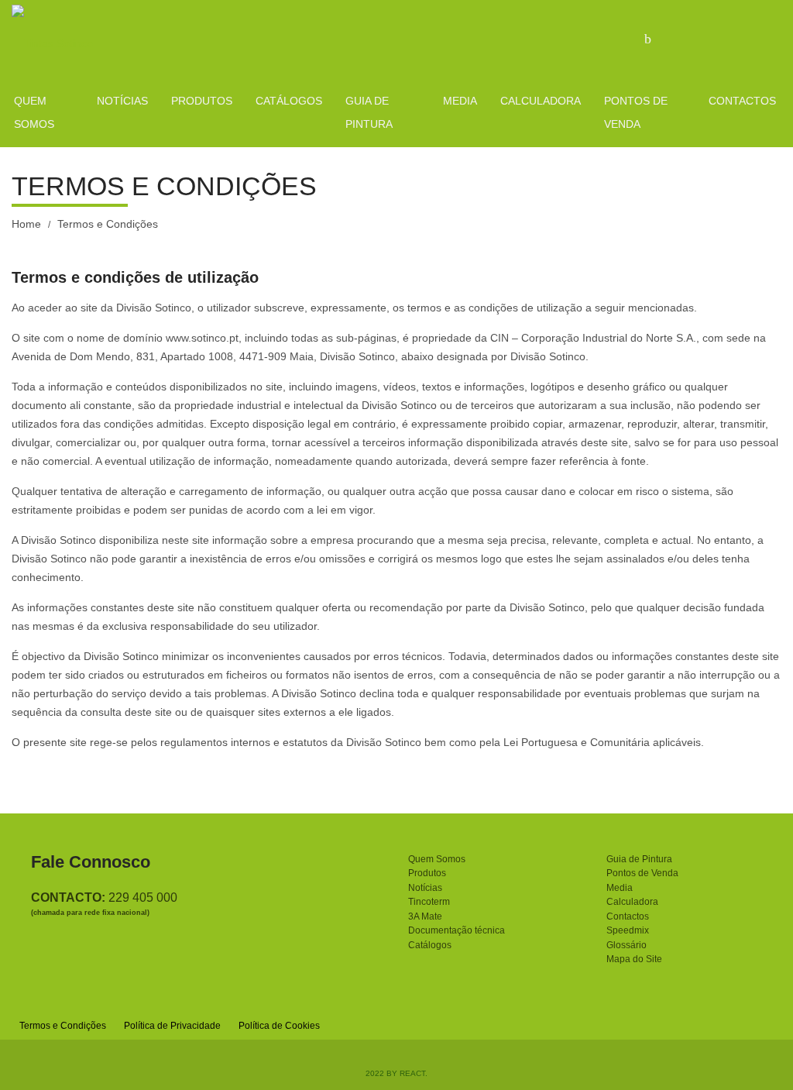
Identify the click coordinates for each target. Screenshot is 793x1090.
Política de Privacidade (172, 1025)
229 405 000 (142, 897)
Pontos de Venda (642, 873)
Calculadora (632, 901)
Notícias (425, 887)
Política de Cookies (279, 1025)
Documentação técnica (456, 930)
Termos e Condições (62, 1025)
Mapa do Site (634, 959)
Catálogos (429, 945)
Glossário (626, 945)
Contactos (627, 916)
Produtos (427, 873)
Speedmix (627, 930)
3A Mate (425, 916)
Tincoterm (429, 901)
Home (26, 224)
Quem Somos (436, 859)
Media (619, 887)
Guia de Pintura (639, 859)
